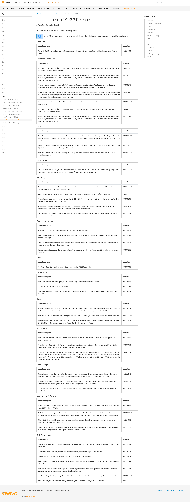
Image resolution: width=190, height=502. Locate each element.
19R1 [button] (3, 130)
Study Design (151, 51)
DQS (54, 8)
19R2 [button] (3, 126)
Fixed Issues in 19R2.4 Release (12, 102)
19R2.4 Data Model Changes (12, 105)
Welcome (5, 8)
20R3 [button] (3, 85)
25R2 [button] (3, 31)
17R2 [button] (3, 149)
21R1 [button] (3, 81)
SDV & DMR (150, 48)
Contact (159, 490)
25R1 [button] (3, 35)
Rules (148, 45)
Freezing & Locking (153, 36)
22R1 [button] (3, 70)
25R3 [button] (3, 28)
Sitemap (181, 490)
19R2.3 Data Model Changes (12, 114)
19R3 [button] (3, 96)
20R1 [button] (3, 93)
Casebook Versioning (154, 24)
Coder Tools (151, 30)
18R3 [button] (3, 134)
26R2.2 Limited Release (54, 3)
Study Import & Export (154, 54)
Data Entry (150, 33)
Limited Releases (57, 14)
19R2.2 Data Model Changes (12, 123)
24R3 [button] (3, 39)
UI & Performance (152, 57)
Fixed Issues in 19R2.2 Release (12, 120)
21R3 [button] (3, 73)
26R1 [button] (3, 24)
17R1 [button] (3, 153)
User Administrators (103, 8)
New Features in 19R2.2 (10, 117)
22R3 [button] (3, 62)
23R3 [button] (3, 51)
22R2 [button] (3, 66)
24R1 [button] (3, 47)
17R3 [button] (3, 145)
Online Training (170, 490)
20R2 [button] (3, 89)
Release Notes (45, 14)
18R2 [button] (3, 138)
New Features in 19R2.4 (10, 100)
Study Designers (71, 8)
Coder (149, 27)
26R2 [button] (3, 20)
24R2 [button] (3, 43)
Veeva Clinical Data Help (15, 2)
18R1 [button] (3, 141)
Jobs (148, 39)
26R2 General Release (35, 3)
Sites (13, 8)
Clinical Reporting (44, 8)
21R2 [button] (3, 77)
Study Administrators (87, 8)
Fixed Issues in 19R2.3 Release (12, 111)
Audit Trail (150, 20)
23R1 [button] (3, 58)
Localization (151, 42)
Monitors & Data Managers (26, 8)
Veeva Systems (30, 496)
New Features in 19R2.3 (10, 108)
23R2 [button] (3, 54)
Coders (60, 8)
